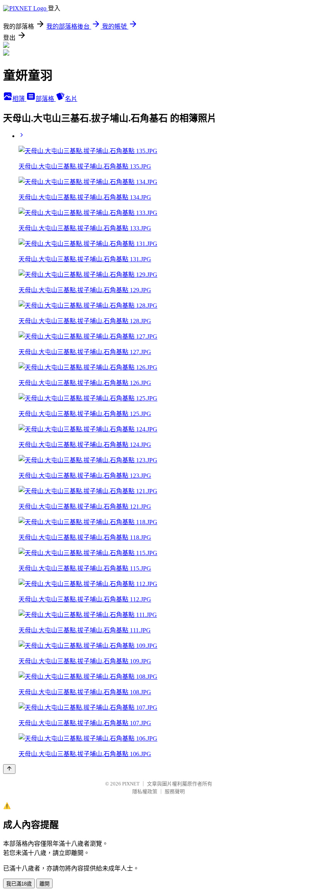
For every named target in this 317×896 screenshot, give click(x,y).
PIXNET (131, 784)
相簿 (19, 98)
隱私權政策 (144, 791)
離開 (44, 884)
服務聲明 (175, 791)
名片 (71, 98)
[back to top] (9, 769)
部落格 (46, 98)
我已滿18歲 (19, 884)
